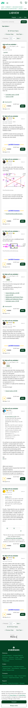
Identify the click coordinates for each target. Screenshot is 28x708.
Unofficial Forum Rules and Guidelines (14, 538)
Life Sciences (11, 659)
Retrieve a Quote (6, 668)
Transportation (6, 660)
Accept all (14, 701)
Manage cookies (14, 705)
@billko (7, 497)
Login (20, 17)
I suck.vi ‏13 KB (9, 96)
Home (2, 7)
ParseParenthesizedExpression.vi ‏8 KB (16, 213)
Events (21, 677)
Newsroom (5, 677)
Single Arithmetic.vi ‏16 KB (12, 293)
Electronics (11, 657)
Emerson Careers (22, 675)
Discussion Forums (17, 7)
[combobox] (10, 21)
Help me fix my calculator (9, 44)
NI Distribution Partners (7, 666)
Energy (16, 657)
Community (8, 7)
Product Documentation (13, 683)
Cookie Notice (22, 695)
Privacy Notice (12, 695)
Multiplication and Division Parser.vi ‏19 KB (17, 297)
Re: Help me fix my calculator (10, 116)
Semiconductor (18, 659)
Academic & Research (7, 655)
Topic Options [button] (5, 26)
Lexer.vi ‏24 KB (9, 295)
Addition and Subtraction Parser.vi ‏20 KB (16, 299)
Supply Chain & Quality (14, 677)
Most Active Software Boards (9, 8)
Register (14, 17)
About (15, 675)
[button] (4, 106)
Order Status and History (19, 666)
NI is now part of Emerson (7, 675)
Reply (22, 106)
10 (7, 617)
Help (25, 17)
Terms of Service (15, 668)
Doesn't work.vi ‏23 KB (11, 391)
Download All (8, 102)
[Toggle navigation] (7, 3)
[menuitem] (21, 3)
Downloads (4, 683)
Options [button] (22, 47)
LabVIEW (20, 8)
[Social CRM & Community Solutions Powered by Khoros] (13, 636)
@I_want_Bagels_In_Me (10, 416)
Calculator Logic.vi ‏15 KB (12, 94)
